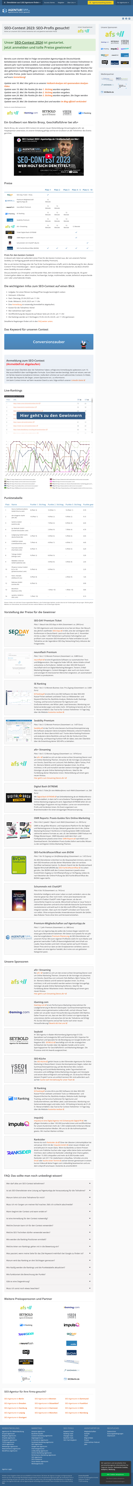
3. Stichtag (47, 95)
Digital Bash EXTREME (45, 796)
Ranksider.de (52, 1142)
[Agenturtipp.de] (66, 10)
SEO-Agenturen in (14, 1398)
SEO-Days (56, 631)
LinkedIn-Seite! (77, 380)
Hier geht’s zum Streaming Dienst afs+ (49, 778)
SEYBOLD (49, 1042)
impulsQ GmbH (60, 1145)
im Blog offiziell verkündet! (73, 101)
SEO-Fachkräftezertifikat (68, 867)
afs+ (38, 757)
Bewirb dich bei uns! (57, 1023)
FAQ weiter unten (45, 321)
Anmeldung (19, 77)
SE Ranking (38, 694)
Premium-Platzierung (60, 936)
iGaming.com (39, 1005)
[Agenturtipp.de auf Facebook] (126, 18)
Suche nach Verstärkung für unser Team (56, 1080)
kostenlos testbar (55, 712)
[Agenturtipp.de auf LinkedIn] (123, 18)
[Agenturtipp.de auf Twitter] (129, 18)
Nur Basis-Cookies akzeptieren (115, 1478)
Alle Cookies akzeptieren (115, 1474)
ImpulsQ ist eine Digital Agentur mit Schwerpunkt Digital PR (58, 1120)
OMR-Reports (68, 838)
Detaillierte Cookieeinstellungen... (115, 1481)
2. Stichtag (47, 92)
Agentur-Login (7, 1469)
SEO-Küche (41, 1061)
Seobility (37, 728)
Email (36, 1160)
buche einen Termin (51, 1160)
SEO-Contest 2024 (29, 42)
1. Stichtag (47, 89)
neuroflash (38, 660)
